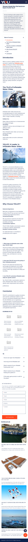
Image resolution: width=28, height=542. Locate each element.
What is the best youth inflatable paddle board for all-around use (9, 332)
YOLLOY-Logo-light (5, 2)
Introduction (9, 40)
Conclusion (9, 53)
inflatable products (13, 176)
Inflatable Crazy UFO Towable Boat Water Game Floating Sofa (14, 437)
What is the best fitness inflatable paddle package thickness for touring (9, 319)
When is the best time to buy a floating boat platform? (9, 345)
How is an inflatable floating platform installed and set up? (20, 319)
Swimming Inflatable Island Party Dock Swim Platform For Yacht (14, 522)
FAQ (7, 51)
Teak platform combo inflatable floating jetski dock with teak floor (14, 467)
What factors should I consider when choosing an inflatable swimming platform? (20, 332)
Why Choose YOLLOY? (11, 49)
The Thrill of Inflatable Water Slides (13, 42)
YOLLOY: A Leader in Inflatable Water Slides (13, 46)
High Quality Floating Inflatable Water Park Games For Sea (14, 497)
